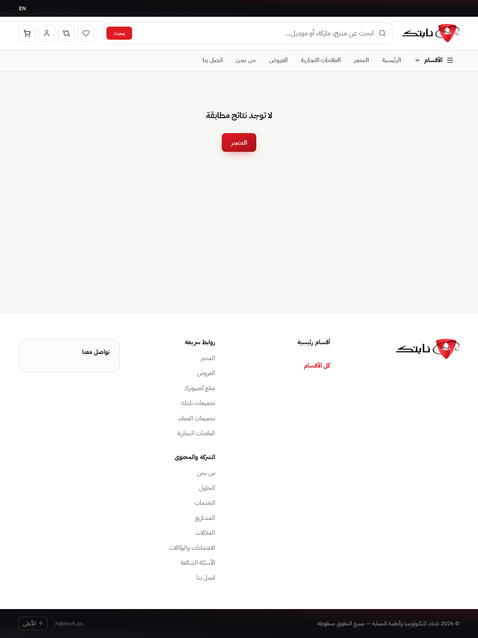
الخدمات (205, 503)
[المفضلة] (85, 33)
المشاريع (205, 518)
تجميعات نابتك (198, 403)
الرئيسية (391, 60)
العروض (278, 60)
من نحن (246, 60)
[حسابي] (46, 33)
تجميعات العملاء (196, 418)
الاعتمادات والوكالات (192, 548)
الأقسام (433, 60)
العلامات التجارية (321, 60)
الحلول (207, 488)
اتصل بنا (213, 60)
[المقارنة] (66, 33)
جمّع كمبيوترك (199, 388)
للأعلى (29, 623)
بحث (119, 32)
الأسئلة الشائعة (198, 563)
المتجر (361, 60)
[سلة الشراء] (27, 33)
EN (22, 8)
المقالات (205, 533)
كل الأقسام (317, 365)
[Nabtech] (430, 33)
